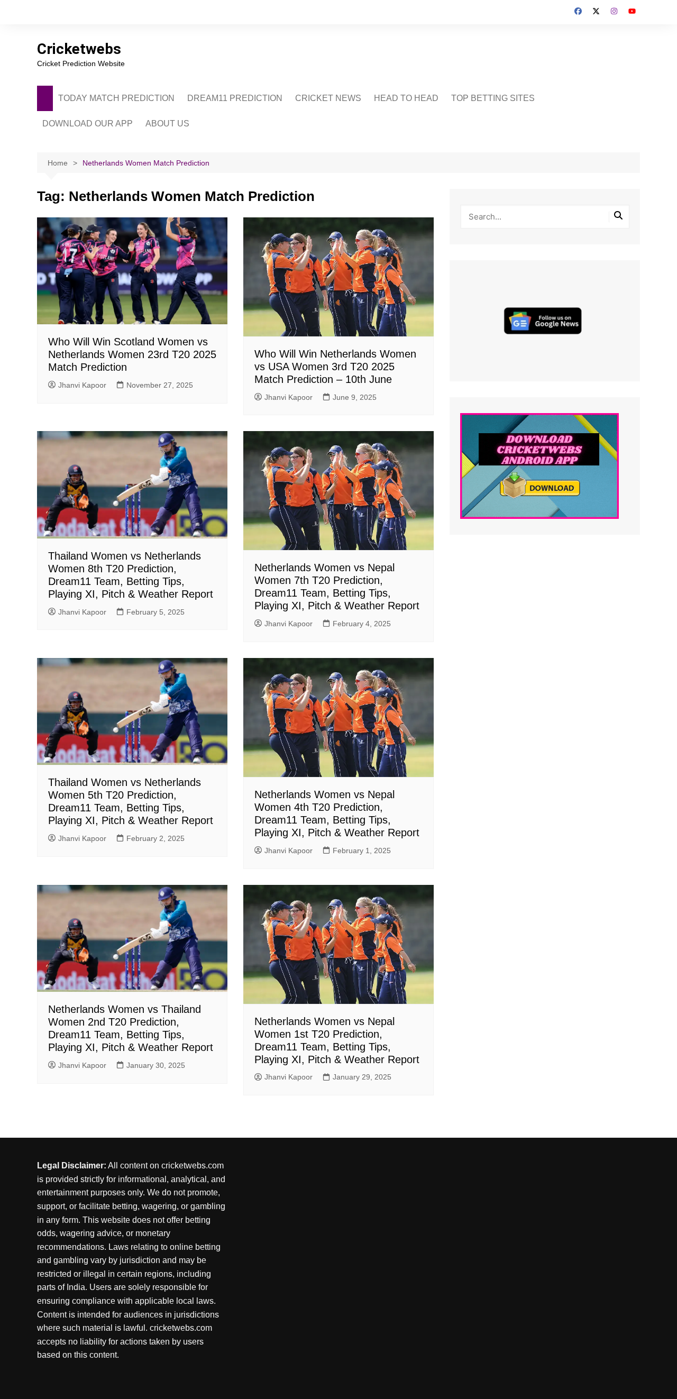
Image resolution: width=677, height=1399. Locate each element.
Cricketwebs (79, 49)
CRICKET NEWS (328, 98)
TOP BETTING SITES (493, 98)
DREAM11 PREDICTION (234, 98)
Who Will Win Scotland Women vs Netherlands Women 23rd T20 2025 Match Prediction (132, 354)
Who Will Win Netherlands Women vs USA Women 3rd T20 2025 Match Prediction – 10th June (335, 366)
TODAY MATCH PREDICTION (116, 98)
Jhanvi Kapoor (82, 385)
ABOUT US (167, 123)
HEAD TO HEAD (406, 98)
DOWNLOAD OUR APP (87, 123)
